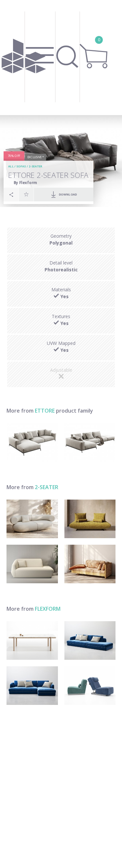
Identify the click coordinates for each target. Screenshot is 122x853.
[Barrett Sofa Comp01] (32, 685)
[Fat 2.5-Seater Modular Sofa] (32, 519)
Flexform (48, 608)
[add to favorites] (26, 194)
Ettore (45, 410)
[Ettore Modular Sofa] (90, 442)
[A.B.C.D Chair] (90, 685)
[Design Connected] (24, 57)
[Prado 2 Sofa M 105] (90, 519)
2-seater (35, 166)
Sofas (21, 166)
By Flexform (25, 182)
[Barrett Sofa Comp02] (90, 640)
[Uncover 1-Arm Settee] (32, 564)
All (11, 166)
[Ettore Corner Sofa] (32, 442)
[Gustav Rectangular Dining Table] (32, 640)
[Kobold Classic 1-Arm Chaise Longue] (90, 564)
